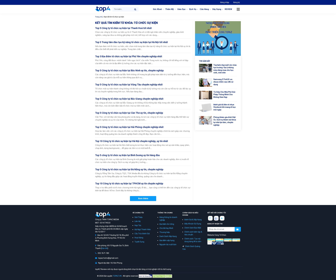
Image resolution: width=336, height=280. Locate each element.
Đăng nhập (224, 2)
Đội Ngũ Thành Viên (143, 229)
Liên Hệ (137, 221)
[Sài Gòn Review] (228, 240)
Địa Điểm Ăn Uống (166, 224)
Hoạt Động (139, 238)
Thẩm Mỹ (169, 9)
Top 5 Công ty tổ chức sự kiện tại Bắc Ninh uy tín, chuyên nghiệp (129, 70)
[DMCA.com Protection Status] (162, 276)
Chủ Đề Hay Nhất (166, 228)
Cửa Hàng (204, 9)
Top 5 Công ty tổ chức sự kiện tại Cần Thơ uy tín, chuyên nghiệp (129, 112)
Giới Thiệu (139, 217)
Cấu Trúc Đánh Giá (142, 233)
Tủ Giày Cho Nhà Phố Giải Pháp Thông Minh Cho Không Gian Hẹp (224, 94)
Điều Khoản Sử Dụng (192, 224)
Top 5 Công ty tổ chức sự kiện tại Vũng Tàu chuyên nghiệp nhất (129, 84)
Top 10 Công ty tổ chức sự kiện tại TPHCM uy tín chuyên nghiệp (129, 183)
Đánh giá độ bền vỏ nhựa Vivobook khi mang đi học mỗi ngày (224, 107)
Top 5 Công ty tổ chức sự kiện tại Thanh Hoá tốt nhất (123, 28)
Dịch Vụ (192, 9)
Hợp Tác (138, 225)
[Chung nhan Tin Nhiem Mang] (145, 276)
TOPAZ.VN (117, 276)
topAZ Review (102, 9)
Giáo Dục (181, 9)
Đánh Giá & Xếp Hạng (193, 220)
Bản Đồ (104, 248)
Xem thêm (143, 198)
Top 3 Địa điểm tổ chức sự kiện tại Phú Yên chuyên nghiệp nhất (128, 56)
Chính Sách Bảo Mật (192, 228)
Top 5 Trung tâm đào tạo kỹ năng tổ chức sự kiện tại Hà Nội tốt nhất (131, 42)
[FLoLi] (209, 243)
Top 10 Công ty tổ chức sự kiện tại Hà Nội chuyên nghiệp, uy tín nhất (131, 141)
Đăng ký (236, 2)
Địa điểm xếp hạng (166, 240)
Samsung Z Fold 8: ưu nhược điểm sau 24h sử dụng (223, 82)
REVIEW (228, 9)
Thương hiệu (164, 232)
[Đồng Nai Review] (236, 240)
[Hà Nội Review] (211, 240)
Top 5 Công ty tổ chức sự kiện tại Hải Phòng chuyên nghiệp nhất (129, 127)
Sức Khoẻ (157, 9)
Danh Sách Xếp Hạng (168, 236)
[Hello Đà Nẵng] (220, 240)
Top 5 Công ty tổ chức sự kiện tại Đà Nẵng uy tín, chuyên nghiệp (129, 169)
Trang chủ (99, 17)
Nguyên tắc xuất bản (167, 244)
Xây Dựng (216, 9)
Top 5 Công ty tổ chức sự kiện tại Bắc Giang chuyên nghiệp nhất (129, 98)
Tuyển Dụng (139, 242)
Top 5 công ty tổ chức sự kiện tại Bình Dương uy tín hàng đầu (127, 155)
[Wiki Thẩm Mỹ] (218, 243)
